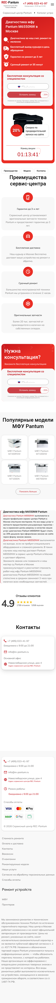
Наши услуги (9, 869)
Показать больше (28, 491)
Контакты (41, 171)
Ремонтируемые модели (15, 864)
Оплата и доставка (12, 843)
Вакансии (7, 853)
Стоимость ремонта (13, 838)
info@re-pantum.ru (18, 651)
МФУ (5, 899)
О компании (9, 859)
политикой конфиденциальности (28, 102)
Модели (27, 171)
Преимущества (11, 171)
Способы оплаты (11, 879)
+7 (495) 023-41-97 (35, 3)
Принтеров (8, 904)
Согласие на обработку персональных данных (28, 874)
